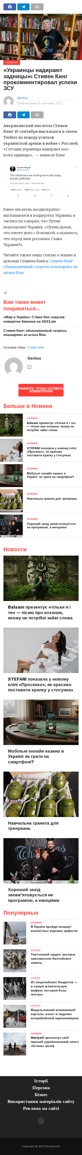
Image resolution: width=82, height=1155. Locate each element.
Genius (22, 98)
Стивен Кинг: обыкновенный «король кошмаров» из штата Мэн (40, 267)
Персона (41, 1087)
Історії (41, 1080)
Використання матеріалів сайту (41, 1101)
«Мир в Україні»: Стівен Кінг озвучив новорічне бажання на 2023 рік (33, 319)
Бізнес (41, 1094)
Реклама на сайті (41, 1108)
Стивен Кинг (36, 347)
